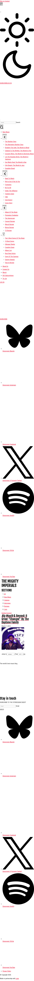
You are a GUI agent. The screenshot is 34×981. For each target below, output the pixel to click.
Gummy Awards (10, 260)
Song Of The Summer (11, 256)
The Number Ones (10, 141)
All (5, 594)
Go (24, 654)
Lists (4, 233)
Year (16, 654)
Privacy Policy (7, 971)
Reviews (4, 205)
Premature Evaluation (11, 215)
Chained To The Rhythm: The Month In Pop (18, 151)
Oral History (8, 200)
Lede (17, 978)
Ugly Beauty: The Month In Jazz (14, 165)
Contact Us (6, 269)
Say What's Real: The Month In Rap (15, 162)
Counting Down (9, 247)
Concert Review (10, 221)
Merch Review (9, 224)
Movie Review (9, 227)
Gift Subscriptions (8, 275)
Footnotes (8, 185)
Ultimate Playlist (10, 244)
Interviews (5, 171)
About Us (5, 266)
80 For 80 (8, 188)
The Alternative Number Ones (14, 144)
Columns (5, 134)
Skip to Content (5, 1)
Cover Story (8, 203)
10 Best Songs (9, 241)
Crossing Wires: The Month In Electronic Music (19, 154)
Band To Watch (9, 178)
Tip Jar (5, 278)
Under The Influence (11, 191)
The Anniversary (10, 218)
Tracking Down (9, 194)
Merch (4, 272)
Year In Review (9, 263)
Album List (8, 250)
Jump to (4, 654)
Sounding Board (10, 168)
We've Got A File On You (12, 181)
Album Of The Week (11, 212)
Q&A (6, 197)
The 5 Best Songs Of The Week (15, 238)
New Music (6, 132)
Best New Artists (10, 253)
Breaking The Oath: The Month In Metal (17, 148)
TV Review (8, 230)
